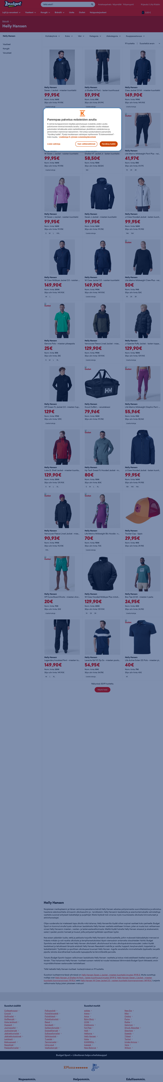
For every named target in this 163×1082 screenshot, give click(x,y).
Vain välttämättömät (86, 144)
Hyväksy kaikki (109, 144)
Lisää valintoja (53, 144)
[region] (82, 129)
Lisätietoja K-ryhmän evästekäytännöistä (77, 137)
